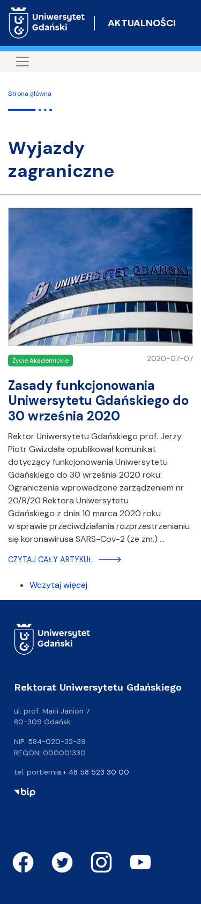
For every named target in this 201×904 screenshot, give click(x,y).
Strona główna (29, 93)
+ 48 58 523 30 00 (96, 772)
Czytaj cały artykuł (50, 559)
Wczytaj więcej (58, 585)
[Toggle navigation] (22, 61)
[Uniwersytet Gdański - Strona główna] (47, 23)
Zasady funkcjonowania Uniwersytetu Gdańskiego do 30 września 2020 (98, 401)
